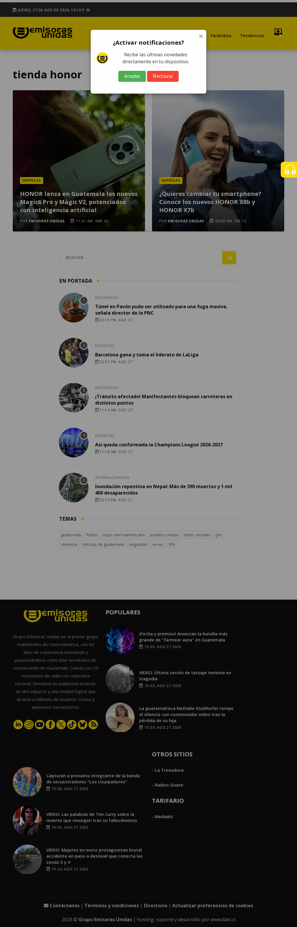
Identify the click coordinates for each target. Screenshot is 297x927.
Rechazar (163, 76)
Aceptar (132, 76)
